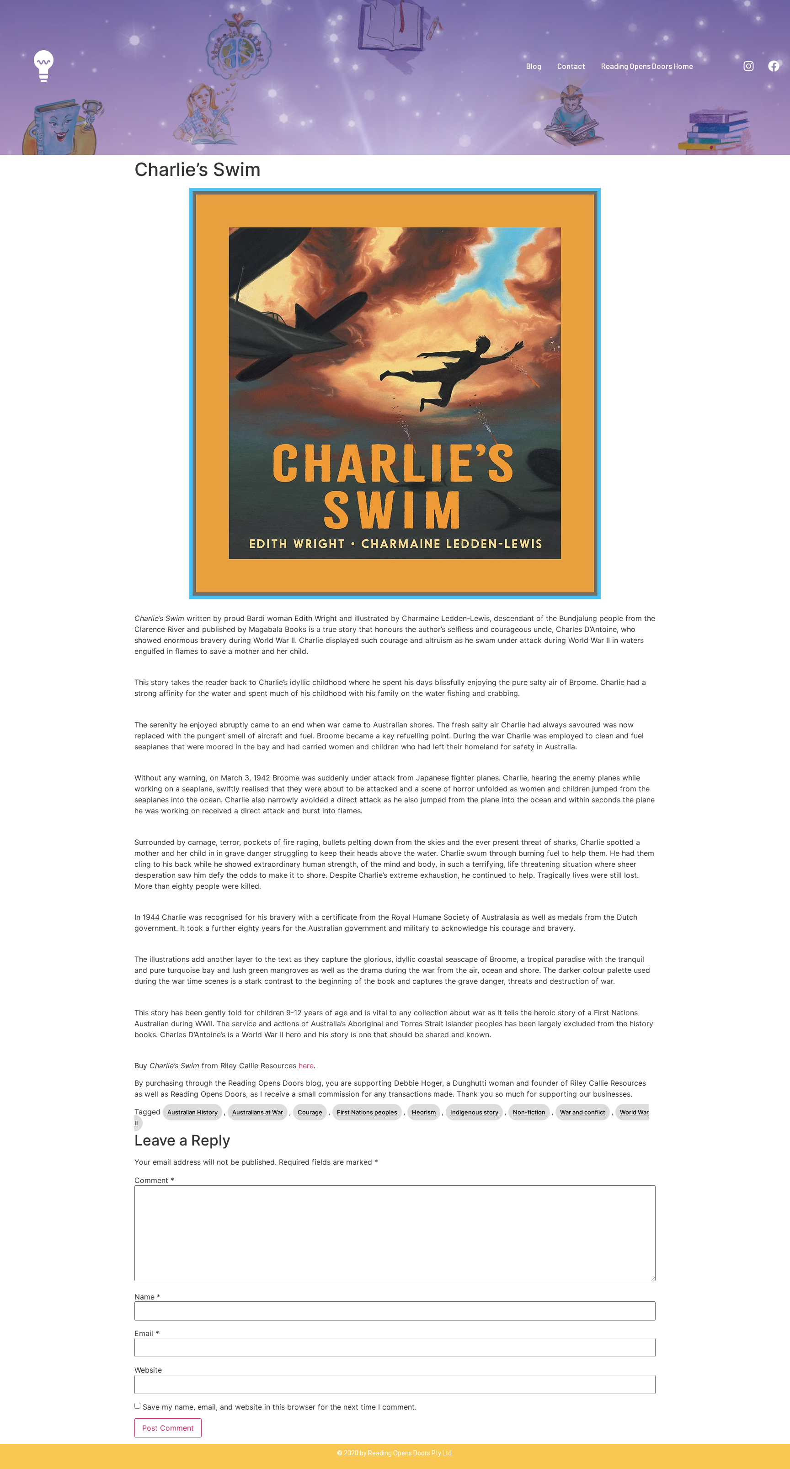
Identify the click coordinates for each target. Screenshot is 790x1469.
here (306, 1065)
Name (147, 1296)
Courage (310, 1112)
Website (148, 1370)
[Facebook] (774, 65)
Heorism (424, 1112)
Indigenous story (474, 1112)
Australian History (192, 1112)
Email (146, 1333)
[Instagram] (748, 65)
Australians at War (257, 1112)
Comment (154, 1180)
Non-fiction (529, 1112)
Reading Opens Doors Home (647, 65)
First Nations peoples (367, 1112)
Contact (571, 65)
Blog (533, 65)
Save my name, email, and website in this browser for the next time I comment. (279, 1407)
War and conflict (582, 1112)
